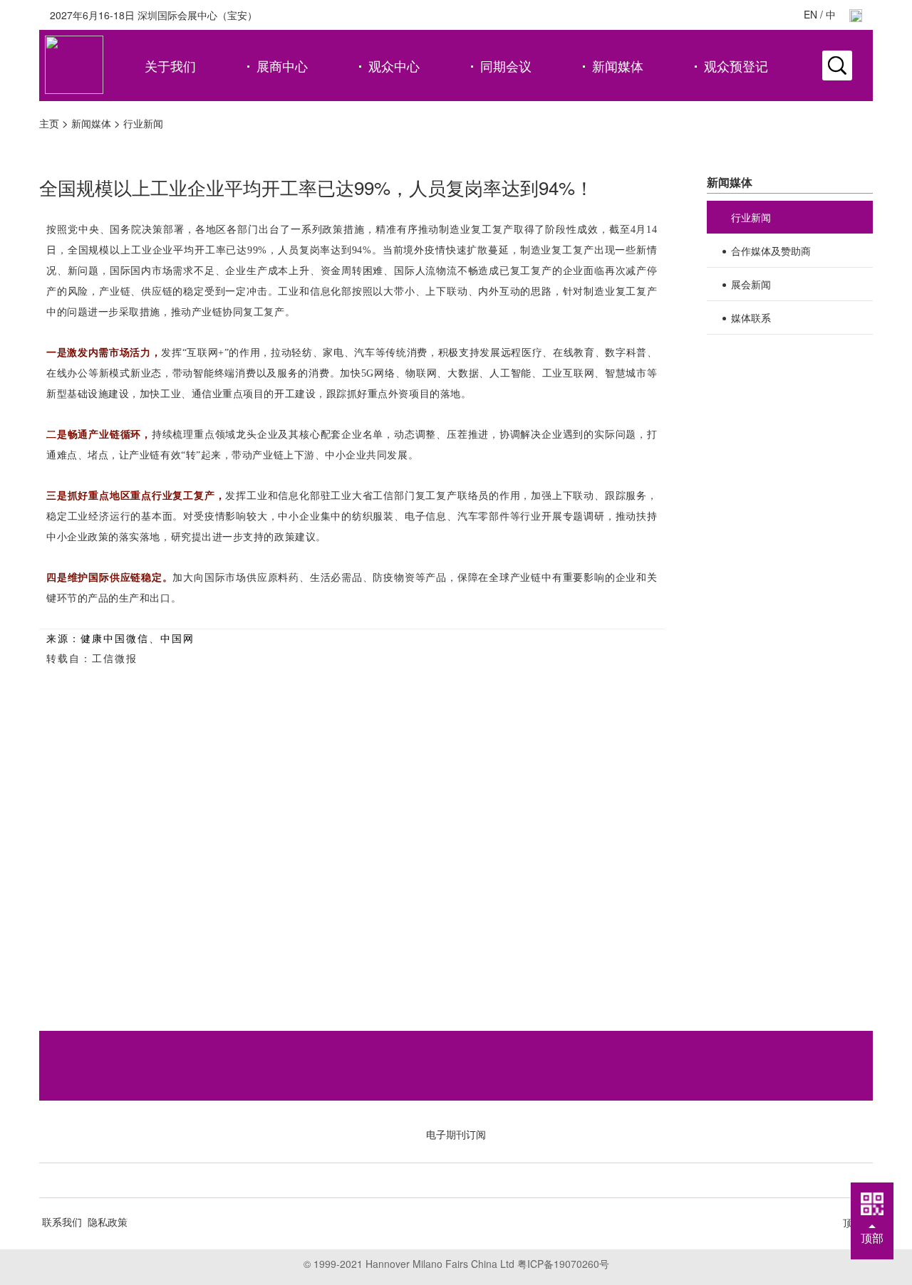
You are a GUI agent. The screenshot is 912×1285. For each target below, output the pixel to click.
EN (810, 14)
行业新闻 (143, 123)
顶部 (872, 1237)
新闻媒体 (617, 65)
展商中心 (282, 65)
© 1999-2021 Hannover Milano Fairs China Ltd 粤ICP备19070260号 (456, 1264)
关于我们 (170, 65)
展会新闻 (751, 284)
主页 (49, 123)
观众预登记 (736, 65)
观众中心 (394, 65)
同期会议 (506, 65)
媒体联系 (751, 317)
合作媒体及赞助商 (771, 250)
